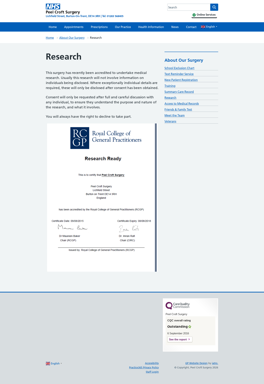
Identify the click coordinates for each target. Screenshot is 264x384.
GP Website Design (196, 363)
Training (170, 86)
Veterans (170, 121)
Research (170, 97)
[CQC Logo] (178, 308)
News (175, 27)
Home (53, 27)
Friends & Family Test (178, 109)
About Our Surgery (72, 37)
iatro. (215, 363)
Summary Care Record (179, 91)
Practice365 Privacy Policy (144, 367)
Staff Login (152, 371)
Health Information (151, 27)
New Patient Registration (181, 80)
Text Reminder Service (179, 74)
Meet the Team (175, 115)
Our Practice (123, 27)
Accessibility (152, 363)
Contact (191, 27)
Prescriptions (99, 27)
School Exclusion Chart (179, 68)
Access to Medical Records (182, 103)
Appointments (73, 27)
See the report (178, 339)
